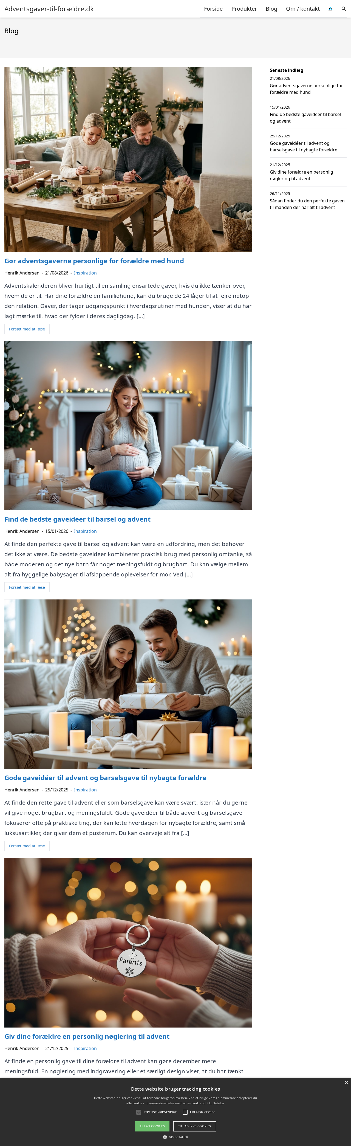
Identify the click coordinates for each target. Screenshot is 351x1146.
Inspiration (85, 273)
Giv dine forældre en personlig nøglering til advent (301, 175)
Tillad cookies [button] (152, 1126)
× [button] (346, 1083)
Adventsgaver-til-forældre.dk (49, 8)
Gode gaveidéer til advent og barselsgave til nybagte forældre (303, 146)
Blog (271, 8)
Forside (213, 8)
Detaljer (218, 1103)
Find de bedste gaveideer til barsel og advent (305, 117)
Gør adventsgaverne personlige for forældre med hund (306, 89)
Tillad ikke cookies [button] (194, 1126)
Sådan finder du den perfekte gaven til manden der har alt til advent (307, 204)
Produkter (244, 8)
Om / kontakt (303, 8)
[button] (175, 1137)
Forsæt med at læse (27, 329)
